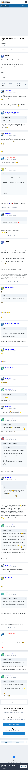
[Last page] (26, 50)
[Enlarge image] (2, 99)
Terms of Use (4, 768)
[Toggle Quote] (3, 117)
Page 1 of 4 (14, 49)
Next (23, 49)
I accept (24, 766)
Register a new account (14, 724)
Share (7, 742)
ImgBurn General (14, 45)
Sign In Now (14, 733)
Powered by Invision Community (14, 762)
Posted (11, 56)
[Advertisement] (14, 22)
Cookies (14, 760)
